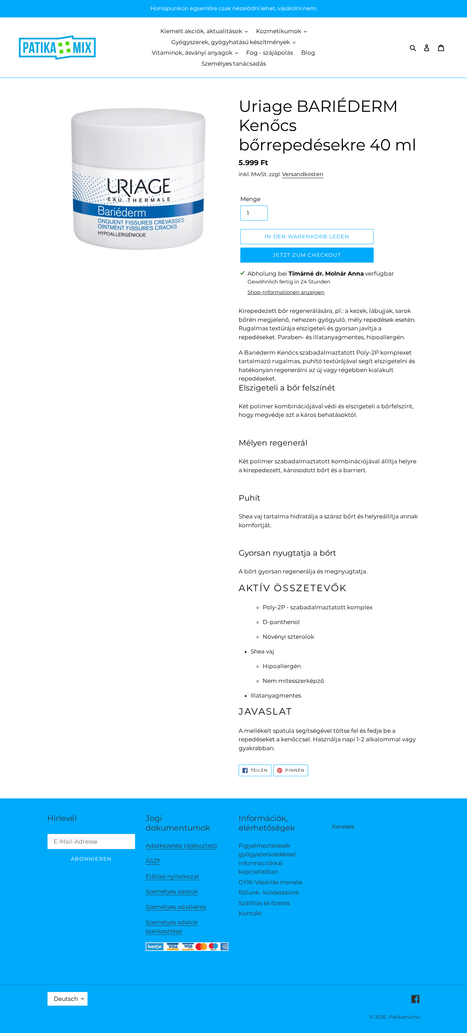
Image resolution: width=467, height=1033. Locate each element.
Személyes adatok (172, 891)
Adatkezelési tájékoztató (181, 845)
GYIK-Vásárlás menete (270, 882)
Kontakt (250, 913)
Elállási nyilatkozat (172, 876)
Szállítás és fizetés (264, 903)
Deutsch (66, 998)
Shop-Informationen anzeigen (286, 292)
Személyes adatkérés (176, 906)
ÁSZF (153, 861)
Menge (250, 199)
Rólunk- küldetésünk (269, 892)
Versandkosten (302, 174)
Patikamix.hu (404, 1017)
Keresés (343, 826)
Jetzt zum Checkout (307, 255)
